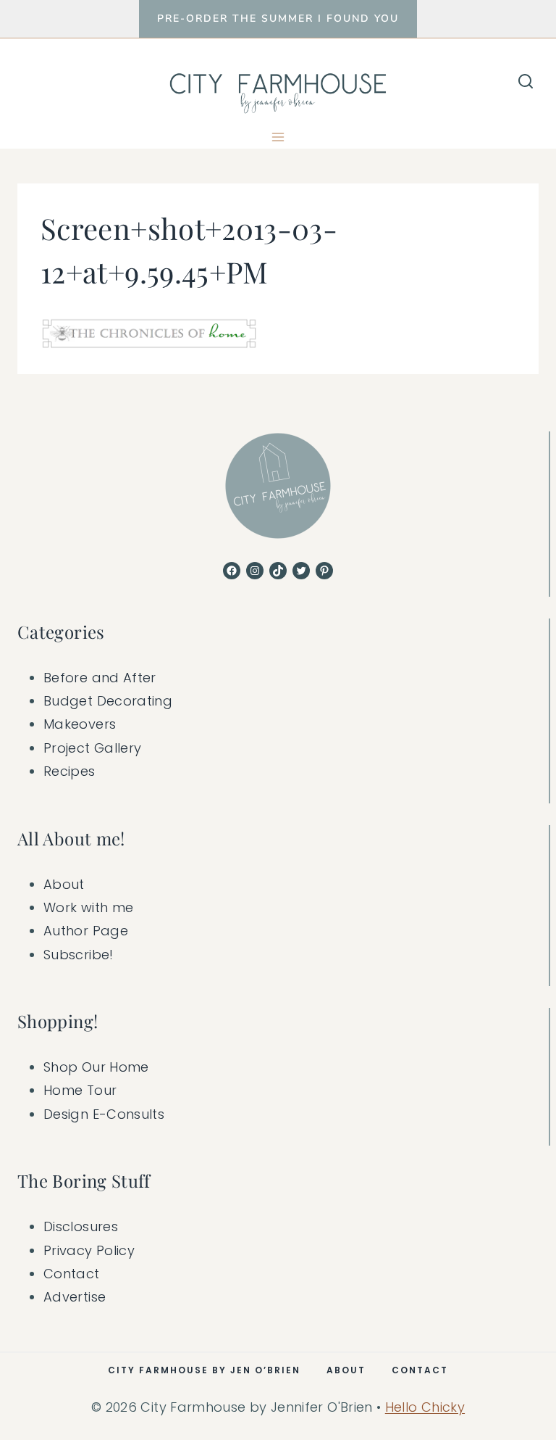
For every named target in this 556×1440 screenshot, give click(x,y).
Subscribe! (78, 954)
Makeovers (79, 724)
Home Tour (80, 1090)
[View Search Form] (526, 82)
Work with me (88, 907)
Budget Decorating (107, 701)
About (64, 884)
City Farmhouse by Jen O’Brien (204, 1370)
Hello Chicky (425, 1407)
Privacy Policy (89, 1250)
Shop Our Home (96, 1067)
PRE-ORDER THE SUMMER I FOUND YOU (278, 18)
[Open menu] (278, 136)
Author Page (85, 931)
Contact (71, 1274)
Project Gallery (92, 748)
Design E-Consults (103, 1114)
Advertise (74, 1297)
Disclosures (80, 1226)
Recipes (69, 771)
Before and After (99, 678)
